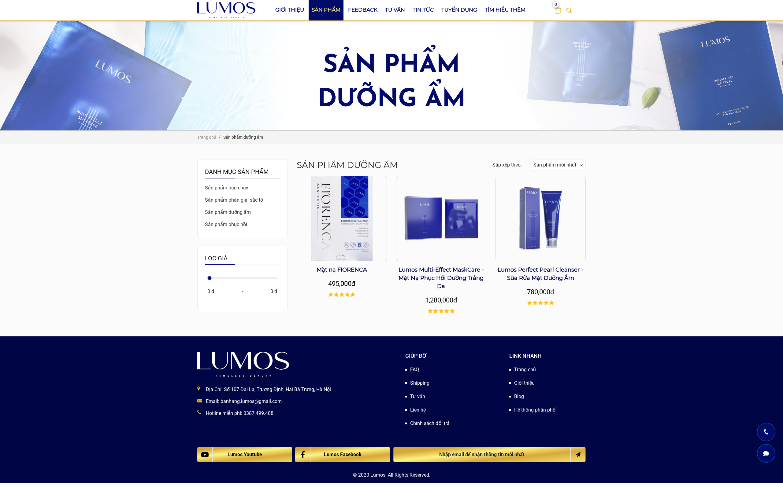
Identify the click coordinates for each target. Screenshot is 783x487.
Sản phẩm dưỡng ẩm (228, 212)
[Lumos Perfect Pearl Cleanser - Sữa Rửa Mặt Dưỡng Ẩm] (540, 218)
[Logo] (226, 10)
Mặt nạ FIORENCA (342, 269)
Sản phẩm (326, 10)
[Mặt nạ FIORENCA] (342, 218)
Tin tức (423, 10)
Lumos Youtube (245, 454)
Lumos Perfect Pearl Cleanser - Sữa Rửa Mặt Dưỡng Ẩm (540, 273)
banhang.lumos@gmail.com (251, 401)
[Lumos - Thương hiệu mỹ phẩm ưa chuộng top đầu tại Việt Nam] (243, 364)
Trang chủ (525, 369)
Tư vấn (395, 10)
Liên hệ (418, 410)
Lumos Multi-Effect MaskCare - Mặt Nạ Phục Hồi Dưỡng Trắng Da (441, 278)
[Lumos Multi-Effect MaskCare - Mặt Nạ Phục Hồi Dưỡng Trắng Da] (441, 218)
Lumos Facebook (343, 454)
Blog (519, 396)
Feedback (362, 10)
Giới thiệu (289, 10)
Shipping (419, 383)
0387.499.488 (258, 413)
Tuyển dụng (459, 10)
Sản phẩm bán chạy (226, 188)
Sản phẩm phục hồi (226, 224)
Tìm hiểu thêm (505, 10)
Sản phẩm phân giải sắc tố (234, 200)
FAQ (414, 369)
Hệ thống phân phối (535, 410)
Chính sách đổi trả (430, 423)
